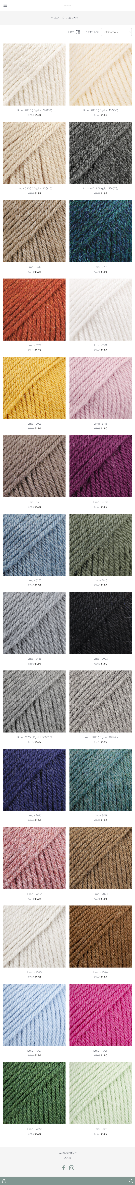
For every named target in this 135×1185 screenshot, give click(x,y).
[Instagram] (71, 1168)
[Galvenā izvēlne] (5, 5)
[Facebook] (63, 1168)
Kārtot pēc (92, 31)
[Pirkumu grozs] (4, 1181)
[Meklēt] (131, 1181)
